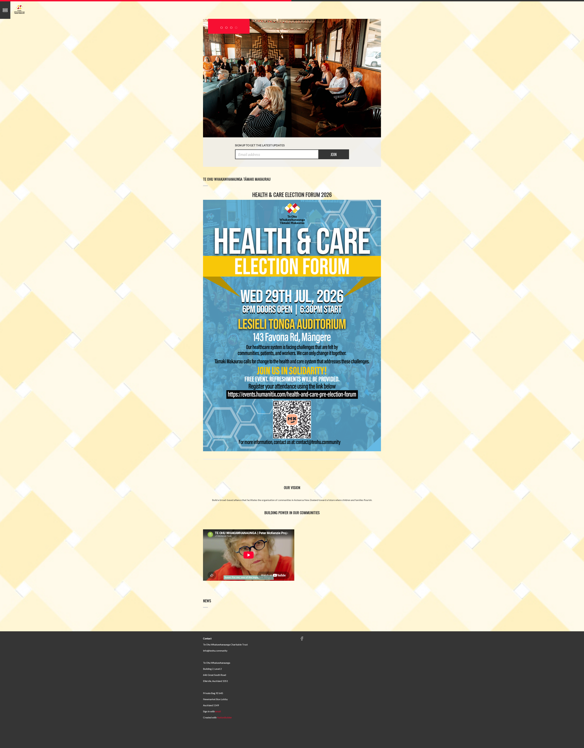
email (218, 711)
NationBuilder (224, 717)
